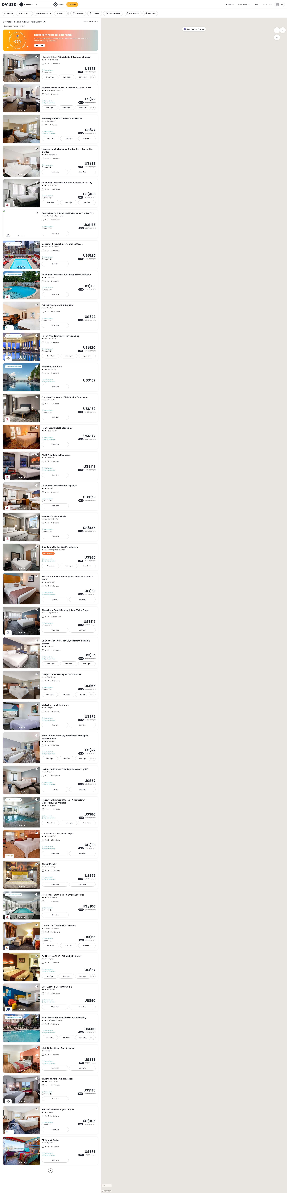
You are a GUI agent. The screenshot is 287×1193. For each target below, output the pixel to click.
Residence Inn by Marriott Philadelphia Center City (50, 193)
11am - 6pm (86, 664)
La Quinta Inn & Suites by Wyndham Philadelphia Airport (50, 652)
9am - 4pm (55, 264)
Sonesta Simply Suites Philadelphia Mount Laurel (50, 98)
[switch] (78, 13)
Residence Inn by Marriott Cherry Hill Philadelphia (50, 285)
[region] (194, 605)
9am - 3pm (49, 108)
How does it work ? (244, 4)
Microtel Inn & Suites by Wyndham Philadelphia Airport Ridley (50, 747)
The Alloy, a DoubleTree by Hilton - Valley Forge (50, 621)
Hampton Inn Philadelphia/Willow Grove (50, 685)
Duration (60, 13)
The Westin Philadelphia (50, 527)
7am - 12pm (55, 1068)
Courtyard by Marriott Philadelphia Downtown (50, 408)
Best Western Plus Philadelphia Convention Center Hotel (50, 588)
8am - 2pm (50, 356)
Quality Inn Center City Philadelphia (50, 557)
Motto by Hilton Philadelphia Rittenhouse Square (50, 68)
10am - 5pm (66, 77)
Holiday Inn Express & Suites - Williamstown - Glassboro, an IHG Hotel (50, 812)
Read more (39, 45)
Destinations (229, 4)
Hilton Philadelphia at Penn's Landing (50, 347)
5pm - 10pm (82, 884)
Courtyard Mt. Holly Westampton (50, 844)
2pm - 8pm (86, 356)
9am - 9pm (55, 630)
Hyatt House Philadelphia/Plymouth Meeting (50, 1028)
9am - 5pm (55, 233)
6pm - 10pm (87, 823)
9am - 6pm (55, 172)
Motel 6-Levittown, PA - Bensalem (50, 1059)
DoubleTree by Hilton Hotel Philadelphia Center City (50, 224)
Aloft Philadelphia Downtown (50, 466)
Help (256, 4)
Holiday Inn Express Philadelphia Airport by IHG (50, 780)
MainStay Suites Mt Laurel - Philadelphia (50, 129)
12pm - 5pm (68, 138)
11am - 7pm (82, 759)
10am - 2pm (68, 203)
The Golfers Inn (50, 875)
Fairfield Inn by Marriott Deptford (50, 316)
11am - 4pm (82, 77)
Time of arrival (23, 13)
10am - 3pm (50, 77)
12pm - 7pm (82, 172)
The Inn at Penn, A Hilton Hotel (50, 1089)
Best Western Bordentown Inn (50, 997)
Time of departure (42, 13)
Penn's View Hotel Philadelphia (50, 437)
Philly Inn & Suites (50, 1151)
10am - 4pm (66, 108)
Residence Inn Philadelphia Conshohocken (50, 905)
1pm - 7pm (87, 203)
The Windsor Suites (50, 377)
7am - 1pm (55, 599)
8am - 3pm (50, 823)
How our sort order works (13, 26)
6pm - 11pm (86, 138)
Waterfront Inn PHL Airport (50, 716)
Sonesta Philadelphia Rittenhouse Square (50, 255)
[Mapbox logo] (106, 1191)
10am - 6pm (68, 356)
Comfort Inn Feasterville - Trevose (50, 936)
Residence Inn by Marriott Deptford (50, 496)
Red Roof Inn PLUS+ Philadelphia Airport (50, 967)
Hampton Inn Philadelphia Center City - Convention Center (50, 161)
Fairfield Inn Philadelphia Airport (50, 1120)
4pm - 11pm (86, 945)
